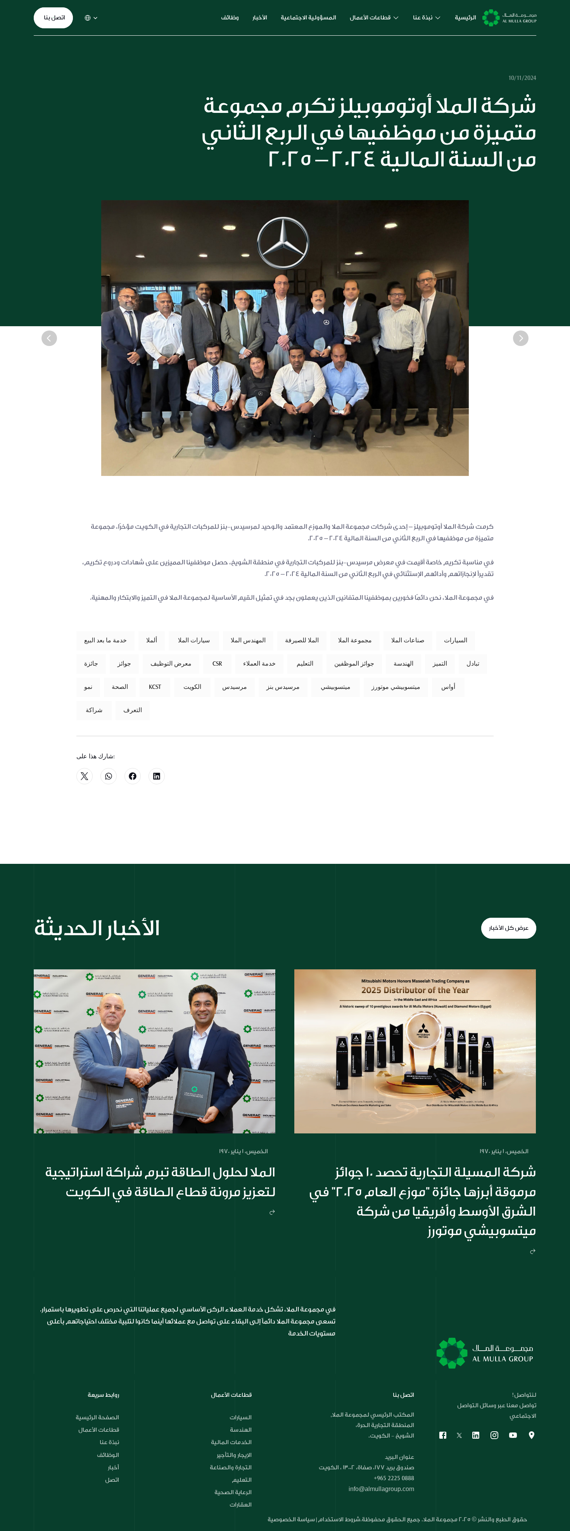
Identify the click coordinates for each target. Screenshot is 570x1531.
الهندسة (241, 1430)
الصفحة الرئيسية (97, 1417)
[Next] (521, 338)
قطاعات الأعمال (98, 1430)
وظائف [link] (230, 17)
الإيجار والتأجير (234, 1455)
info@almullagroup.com (381, 1489)
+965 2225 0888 (394, 1478)
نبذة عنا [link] (422, 17)
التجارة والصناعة (231, 1467)
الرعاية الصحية (233, 1492)
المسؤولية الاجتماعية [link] (308, 17)
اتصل (112, 1480)
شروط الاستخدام (339, 1519)
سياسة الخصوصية (292, 1519)
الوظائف (108, 1455)
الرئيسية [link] (465, 17)
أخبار (113, 1467)
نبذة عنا (109, 1442)
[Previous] (49, 338)
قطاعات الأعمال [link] (370, 17)
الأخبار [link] (259, 17)
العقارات (241, 1505)
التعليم (242, 1480)
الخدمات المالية (231, 1442)
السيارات (241, 1417)
